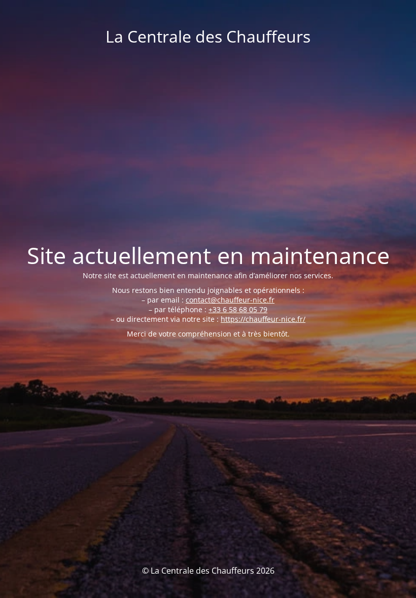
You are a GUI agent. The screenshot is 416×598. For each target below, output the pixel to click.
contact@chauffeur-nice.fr (230, 300)
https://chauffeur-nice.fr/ (263, 319)
